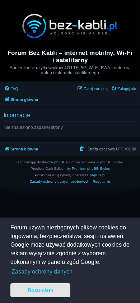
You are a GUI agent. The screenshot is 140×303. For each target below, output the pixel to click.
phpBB (60, 162)
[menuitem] (11, 88)
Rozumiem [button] (40, 290)
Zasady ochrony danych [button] (42, 272)
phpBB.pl (97, 175)
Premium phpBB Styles (91, 169)
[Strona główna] (70, 26)
